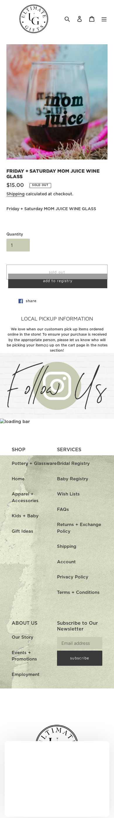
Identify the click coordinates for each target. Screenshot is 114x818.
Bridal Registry (73, 463)
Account (66, 562)
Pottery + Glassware (34, 463)
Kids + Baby (25, 516)
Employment (25, 674)
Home (18, 479)
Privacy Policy (72, 577)
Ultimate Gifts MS (64, 814)
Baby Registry (72, 479)
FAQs (63, 509)
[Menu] (104, 19)
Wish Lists (68, 494)
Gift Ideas (22, 531)
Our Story (22, 637)
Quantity (14, 234)
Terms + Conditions (78, 592)
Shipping (15, 194)
